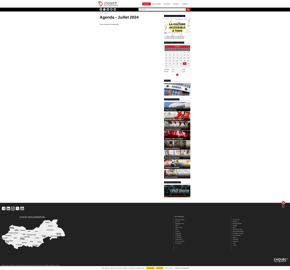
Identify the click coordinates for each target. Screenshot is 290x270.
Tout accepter (150, 268)
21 (181, 60)
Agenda (106, 12)
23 (188, 60)
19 (173, 60)
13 (177, 58)
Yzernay (234, 245)
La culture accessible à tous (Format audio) (174, 37)
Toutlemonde (235, 239)
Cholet (176, 225)
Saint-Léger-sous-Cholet (238, 233)
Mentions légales (5, 265)
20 (177, 60)
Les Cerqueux (178, 243)
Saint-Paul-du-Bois (237, 235)
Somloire (235, 237)
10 (166, 58)
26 (173, 63)
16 (188, 58)
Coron (176, 229)
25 (170, 63)
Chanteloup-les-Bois (179, 223)
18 (170, 60)
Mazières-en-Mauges (237, 223)
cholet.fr (110, 3)
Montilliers (235, 225)
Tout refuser (159, 268)
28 (181, 63)
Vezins (234, 243)
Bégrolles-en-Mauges (179, 219)
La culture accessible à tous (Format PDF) (174, 36)
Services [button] (176, 4)
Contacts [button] (185, 4)
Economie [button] (167, 4)
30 (188, 63)
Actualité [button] (146, 4)
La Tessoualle (178, 237)
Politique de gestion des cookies (29, 265)
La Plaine (177, 231)
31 (166, 66)
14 (181, 58)
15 (184, 58)
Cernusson (177, 221)
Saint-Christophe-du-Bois (238, 231)
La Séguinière (178, 235)
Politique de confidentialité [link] (182, 268)
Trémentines (235, 241)
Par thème (166, 69)
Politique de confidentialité (15, 265)
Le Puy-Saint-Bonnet (179, 241)
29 (184, 63)
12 (173, 58)
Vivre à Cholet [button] (156, 4)
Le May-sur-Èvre (179, 239)
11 (169, 58)
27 (177, 63)
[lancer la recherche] (188, 9)
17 (166, 60)
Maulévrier (235, 221)
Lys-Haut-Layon (236, 219)
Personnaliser (169, 268)
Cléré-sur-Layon (178, 227)
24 (166, 63)
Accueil (101, 12)
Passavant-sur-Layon (237, 229)
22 (184, 60)
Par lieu (166, 71)
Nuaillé (234, 227)
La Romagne (178, 233)
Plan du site (39, 265)
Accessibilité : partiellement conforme (51, 265)
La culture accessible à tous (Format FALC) (174, 38)
